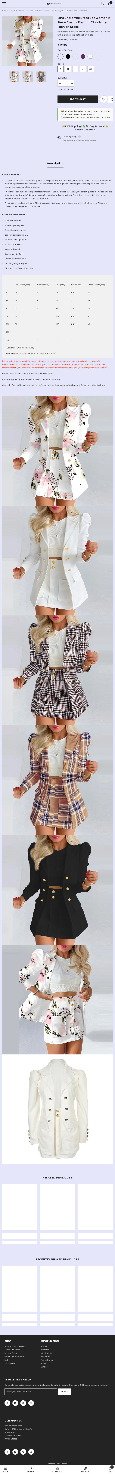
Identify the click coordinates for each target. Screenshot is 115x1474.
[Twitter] (31, 1403)
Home (5, 10)
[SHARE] (110, 99)
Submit (64, 1391)
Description (55, 163)
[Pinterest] (23, 1403)
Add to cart (78, 99)
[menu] (4, 4)
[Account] (102, 3)
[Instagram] (15, 1403)
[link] (104, 99)
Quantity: (62, 78)
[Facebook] (7, 1403)
